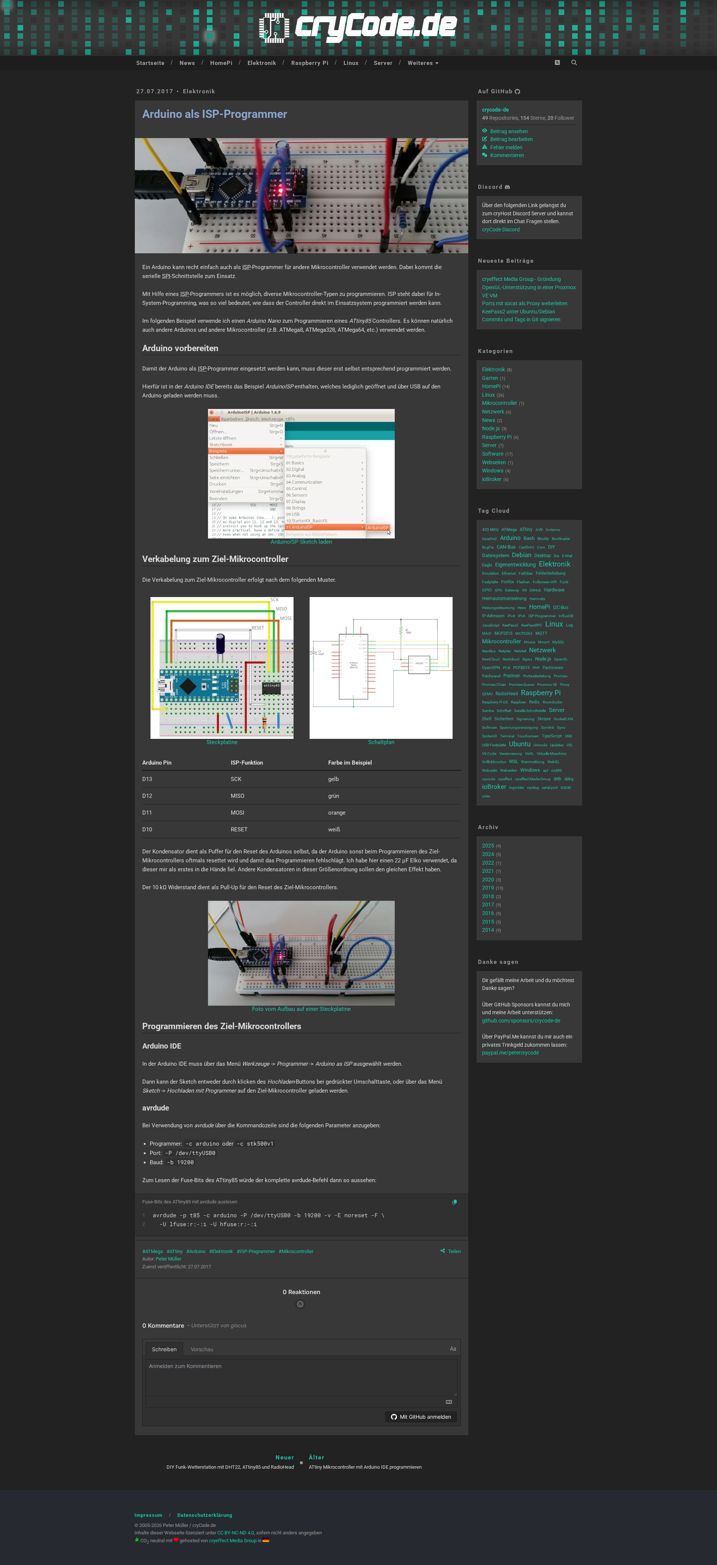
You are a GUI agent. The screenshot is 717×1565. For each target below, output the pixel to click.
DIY (551, 547)
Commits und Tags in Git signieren (521, 319)
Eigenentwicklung (515, 565)
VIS (569, 745)
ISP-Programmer (257, 1251)
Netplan (505, 651)
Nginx (527, 659)
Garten (490, 378)
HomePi (221, 63)
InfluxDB (566, 616)
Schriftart (504, 711)
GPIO (487, 590)
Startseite (150, 63)
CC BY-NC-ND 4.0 (235, 1533)
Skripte (544, 718)
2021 (488, 871)
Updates (557, 745)
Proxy (564, 684)
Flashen (523, 582)
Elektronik (262, 63)
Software (492, 454)
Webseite (489, 770)
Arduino (197, 1251)
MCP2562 (524, 633)
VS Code (489, 754)
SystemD (489, 736)
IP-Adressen (493, 615)
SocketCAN (563, 719)
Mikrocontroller (297, 1251)
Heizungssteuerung (498, 608)
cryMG (556, 770)
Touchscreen (528, 736)
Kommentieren (506, 155)
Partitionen (553, 667)
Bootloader (561, 539)
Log (569, 625)
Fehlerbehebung (550, 573)
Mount (543, 642)
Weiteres (420, 63)
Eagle (487, 565)
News (187, 63)
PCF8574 (521, 667)
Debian (521, 555)
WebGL (553, 762)
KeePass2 (510, 625)
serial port (550, 787)
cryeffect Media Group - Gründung (521, 279)
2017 (488, 905)
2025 (488, 846)
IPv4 (511, 616)
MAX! (486, 633)
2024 (488, 854)
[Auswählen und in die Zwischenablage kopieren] (454, 1203)
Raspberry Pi (310, 63)
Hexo (522, 608)
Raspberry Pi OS (495, 702)
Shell (486, 718)
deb (557, 778)
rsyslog (533, 787)
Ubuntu (520, 744)
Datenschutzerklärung (204, 1515)
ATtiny (176, 1251)
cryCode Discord (501, 229)
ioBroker (492, 479)
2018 (488, 896)
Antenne (553, 530)
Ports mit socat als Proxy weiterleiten (525, 303)
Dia (556, 556)
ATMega (154, 1251)
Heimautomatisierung (504, 598)
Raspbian (518, 702)
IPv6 (521, 616)
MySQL (558, 642)
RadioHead (507, 693)
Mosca (529, 642)
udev (486, 796)
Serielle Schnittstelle (530, 711)
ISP (246, 267)
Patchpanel (491, 676)
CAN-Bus (506, 547)
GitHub (535, 590)
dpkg (568, 779)
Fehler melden (505, 147)
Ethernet (509, 573)
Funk (564, 582)
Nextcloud (511, 659)
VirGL (529, 754)
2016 (488, 913)
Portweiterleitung (537, 676)
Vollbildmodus (494, 762)
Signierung (525, 719)
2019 (488, 888)
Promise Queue (521, 684)
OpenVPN (491, 667)
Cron (541, 547)
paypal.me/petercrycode (510, 1053)
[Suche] (574, 62)
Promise (560, 676)
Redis (534, 702)
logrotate (516, 787)
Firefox (507, 582)
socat (566, 787)
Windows (492, 471)
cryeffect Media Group (533, 779)
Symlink (547, 727)
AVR (539, 530)
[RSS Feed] (557, 62)
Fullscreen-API (545, 582)
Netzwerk (493, 412)
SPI (166, 276)
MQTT (541, 633)
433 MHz (490, 529)
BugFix (488, 547)
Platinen (511, 675)
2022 (488, 863)
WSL (513, 761)
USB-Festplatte (494, 745)
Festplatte (490, 582)
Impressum (148, 1515)
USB (568, 736)
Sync (561, 727)
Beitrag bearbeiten (511, 139)
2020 (488, 880)
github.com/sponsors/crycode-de (521, 1021)
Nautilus (489, 651)
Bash (529, 538)
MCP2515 (503, 633)
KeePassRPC (531, 625)
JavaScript (490, 625)
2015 (488, 922)
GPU (498, 590)
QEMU (487, 694)
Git (524, 590)
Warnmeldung (532, 762)
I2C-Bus (560, 607)
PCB (506, 668)
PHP (536, 668)
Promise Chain (494, 684)
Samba (488, 711)
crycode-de (495, 110)
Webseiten (494, 462)
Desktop (542, 555)
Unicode (540, 745)
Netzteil (520, 651)
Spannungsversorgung (519, 727)
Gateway (512, 590)
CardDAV (526, 547)
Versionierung (510, 754)
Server (383, 63)
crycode (488, 779)
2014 (488, 930)
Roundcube (552, 702)
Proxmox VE (547, 684)
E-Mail (567, 556)
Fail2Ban (526, 573)
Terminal (507, 736)
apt (545, 770)
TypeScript (552, 736)
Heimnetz (537, 599)
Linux (351, 63)
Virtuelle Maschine (551, 754)
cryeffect (505, 779)
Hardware (554, 590)
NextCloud (491, 659)
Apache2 (489, 539)
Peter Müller (168, 1259)
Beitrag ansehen (508, 131)
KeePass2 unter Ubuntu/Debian (518, 312)
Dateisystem (495, 555)
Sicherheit (503, 718)
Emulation (490, 573)
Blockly (543, 539)
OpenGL (561, 659)
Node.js (491, 428)
